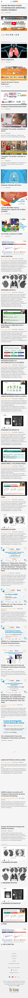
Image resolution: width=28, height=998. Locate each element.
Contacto (14, 953)
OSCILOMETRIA (6, 256)
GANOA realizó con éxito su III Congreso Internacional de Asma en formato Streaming (13, 794)
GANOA (14, 961)
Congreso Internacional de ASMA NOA (9, 798)
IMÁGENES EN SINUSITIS (10, 430)
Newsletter (14, 956)
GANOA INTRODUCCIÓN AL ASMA (13, 760)
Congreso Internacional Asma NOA (13, 106)
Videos (2, 12)
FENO (3, 497)
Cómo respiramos (7, 60)
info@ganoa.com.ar (14, 972)
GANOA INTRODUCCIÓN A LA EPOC (14, 396)
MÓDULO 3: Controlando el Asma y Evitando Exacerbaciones (13, 642)
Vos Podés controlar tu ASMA (11, 234)
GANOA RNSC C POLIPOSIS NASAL (13, 463)
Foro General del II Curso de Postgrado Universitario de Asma (13, 737)
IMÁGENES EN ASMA (8, 529)
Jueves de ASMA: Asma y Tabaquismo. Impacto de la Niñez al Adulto (13, 209)
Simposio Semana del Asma (11, 185)
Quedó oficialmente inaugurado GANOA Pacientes (12, 827)
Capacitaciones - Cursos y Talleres (8, 608)
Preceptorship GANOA (6, 258)
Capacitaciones (4, 573)
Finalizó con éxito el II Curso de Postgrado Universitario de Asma (13, 666)
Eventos (14, 958)
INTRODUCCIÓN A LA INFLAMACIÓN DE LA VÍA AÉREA (12, 361)
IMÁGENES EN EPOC (8, 290)
